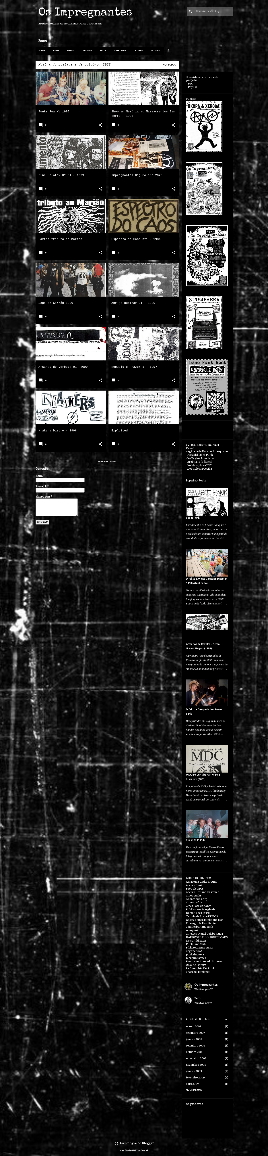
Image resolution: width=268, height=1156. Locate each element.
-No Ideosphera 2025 (199, 465)
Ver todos (169, 65)
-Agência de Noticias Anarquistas (207, 451)
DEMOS (70, 50)
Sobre (41, 50)
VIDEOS (139, 50)
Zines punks (193, 895)
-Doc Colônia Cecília (199, 468)
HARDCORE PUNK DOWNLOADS (207, 937)
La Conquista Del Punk (200, 968)
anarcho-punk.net (197, 971)
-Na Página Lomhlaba (200, 458)
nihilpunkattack (196, 958)
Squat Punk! (193, 517)
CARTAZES (87, 50)
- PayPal (191, 87)
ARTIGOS (155, 50)
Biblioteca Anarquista (199, 947)
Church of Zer (195, 902)
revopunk (192, 930)
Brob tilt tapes (194, 888)
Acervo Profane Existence (202, 892)
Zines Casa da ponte (198, 906)
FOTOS (103, 50)
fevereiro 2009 (195, 1077)
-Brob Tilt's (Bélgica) (199, 461)
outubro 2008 (194, 1052)
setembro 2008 (195, 1045)
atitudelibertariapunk (199, 926)
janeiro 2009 (194, 1071)
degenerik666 (195, 951)
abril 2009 (192, 1084)
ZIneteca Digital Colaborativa (204, 933)
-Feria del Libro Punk (199, 454)
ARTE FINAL (120, 50)
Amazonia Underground (201, 881)
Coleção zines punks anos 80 (204, 919)
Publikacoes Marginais (200, 909)
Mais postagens (107, 461)
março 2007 (193, 1026)
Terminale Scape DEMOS (202, 916)
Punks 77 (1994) (195, 840)
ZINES (56, 50)
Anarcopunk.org (196, 899)
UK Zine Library (196, 965)
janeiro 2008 (194, 1039)
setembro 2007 (195, 1032)
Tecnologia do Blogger (136, 1143)
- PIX (189, 83)
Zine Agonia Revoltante (201, 923)
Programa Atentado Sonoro (204, 961)
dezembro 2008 (196, 1064)
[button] (100, 125)
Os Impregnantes (85, 13)
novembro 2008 (196, 1058)
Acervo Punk (194, 885)
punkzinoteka (195, 954)
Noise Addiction (196, 940)
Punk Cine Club (196, 944)
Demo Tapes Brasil (198, 913)
